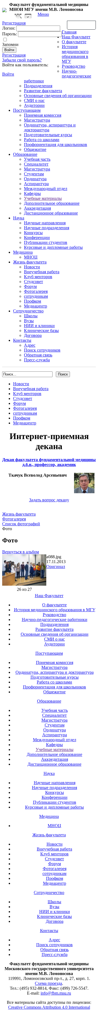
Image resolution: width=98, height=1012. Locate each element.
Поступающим (27, 110)
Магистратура (37, 120)
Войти (8, 74)
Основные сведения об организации (58, 95)
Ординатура (35, 178)
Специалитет (36, 164)
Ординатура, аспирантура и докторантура (55, 672)
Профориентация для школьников (55, 144)
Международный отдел (45, 188)
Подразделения (38, 85)
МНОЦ (31, 257)
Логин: (8, 28)
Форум (30, 286)
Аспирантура (36, 183)
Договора (33, 335)
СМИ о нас (34, 100)
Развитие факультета (43, 90)
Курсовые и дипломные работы (53, 247)
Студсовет (33, 281)
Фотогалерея (36, 291)
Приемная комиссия (42, 115)
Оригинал (55, 566)
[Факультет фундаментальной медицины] (4, 9)
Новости (32, 267)
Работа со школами (41, 139)
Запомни (10, 44)
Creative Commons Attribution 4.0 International (49, 1007)
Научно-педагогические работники (54, 619)
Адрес (29, 345)
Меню (43, 14)
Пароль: (9, 34)
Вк (19, 16)
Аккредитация (37, 208)
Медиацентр (35, 306)
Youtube (28, 16)
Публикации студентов (45, 242)
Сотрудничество (28, 311)
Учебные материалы (43, 198)
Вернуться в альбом (20, 552)
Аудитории (34, 105)
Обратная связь (81, 24)
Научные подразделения (46, 227)
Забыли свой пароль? (22, 60)
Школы (31, 315)
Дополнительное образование (51, 203)
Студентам (34, 174)
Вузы (29, 320)
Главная (69, 32)
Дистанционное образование (51, 213)
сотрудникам (36, 296)
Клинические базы (41, 330)
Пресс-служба (37, 360)
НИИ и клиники (39, 325)
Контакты (22, 340)
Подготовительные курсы (48, 134)
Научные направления (45, 223)
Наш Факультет (76, 37)
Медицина (23, 252)
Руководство (73, 66)
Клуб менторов (38, 276)
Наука (18, 218)
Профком (32, 301)
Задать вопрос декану (49, 500)
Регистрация (14, 55)
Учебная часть (37, 159)
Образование (25, 154)
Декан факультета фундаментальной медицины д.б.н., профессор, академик (49, 462)
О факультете (74, 41)
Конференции (37, 237)
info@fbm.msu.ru (56, 993)
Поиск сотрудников (42, 350)
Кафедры (32, 193)
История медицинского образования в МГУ (75, 54)
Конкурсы (33, 232)
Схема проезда (48, 983)
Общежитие (35, 149)
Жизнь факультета (30, 262)
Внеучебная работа (41, 271)
